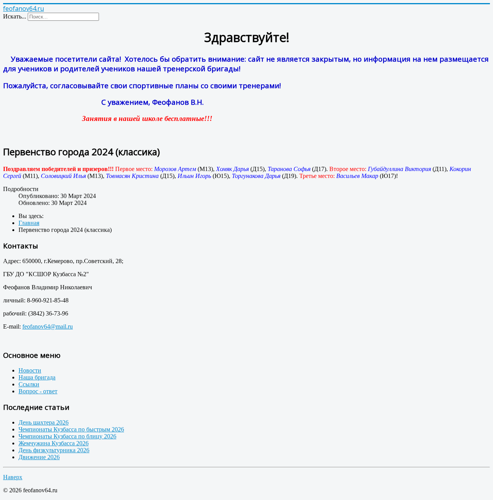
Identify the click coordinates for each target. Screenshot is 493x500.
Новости (29, 370)
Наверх (12, 477)
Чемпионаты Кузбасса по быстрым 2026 (71, 429)
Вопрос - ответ (37, 391)
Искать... (14, 16)
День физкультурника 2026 (53, 450)
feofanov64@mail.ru (47, 326)
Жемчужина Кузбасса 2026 (53, 443)
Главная (28, 223)
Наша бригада (36, 377)
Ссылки (28, 384)
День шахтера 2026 (43, 422)
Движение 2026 (39, 457)
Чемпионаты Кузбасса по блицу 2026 (67, 436)
